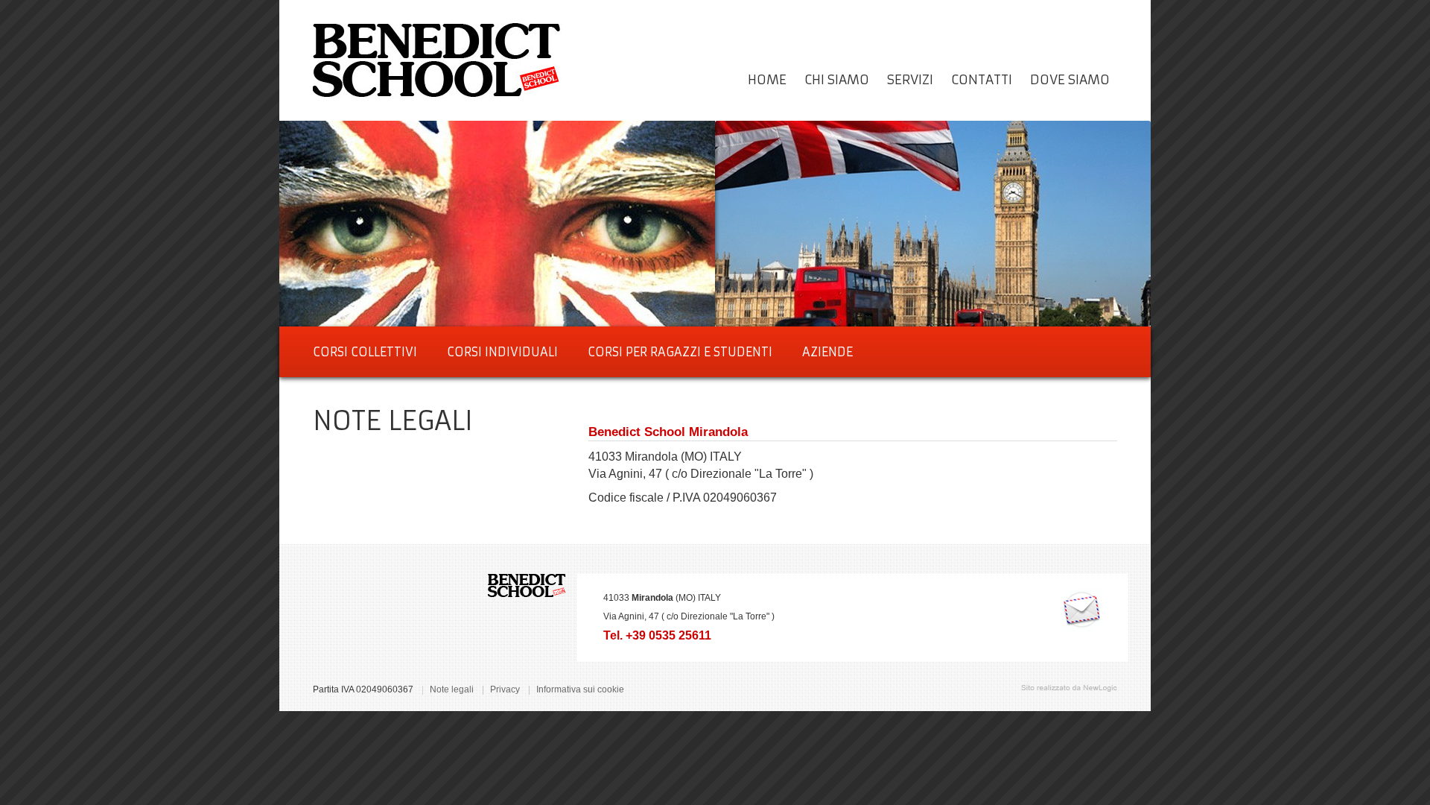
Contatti (981, 80)
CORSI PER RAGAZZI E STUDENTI (680, 351)
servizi (910, 80)
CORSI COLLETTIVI (365, 351)
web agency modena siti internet (1069, 688)
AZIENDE (827, 351)
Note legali (452, 689)
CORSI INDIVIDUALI (502, 351)
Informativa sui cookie (580, 689)
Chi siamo (836, 80)
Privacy (505, 689)
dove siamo (1070, 80)
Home (767, 80)
